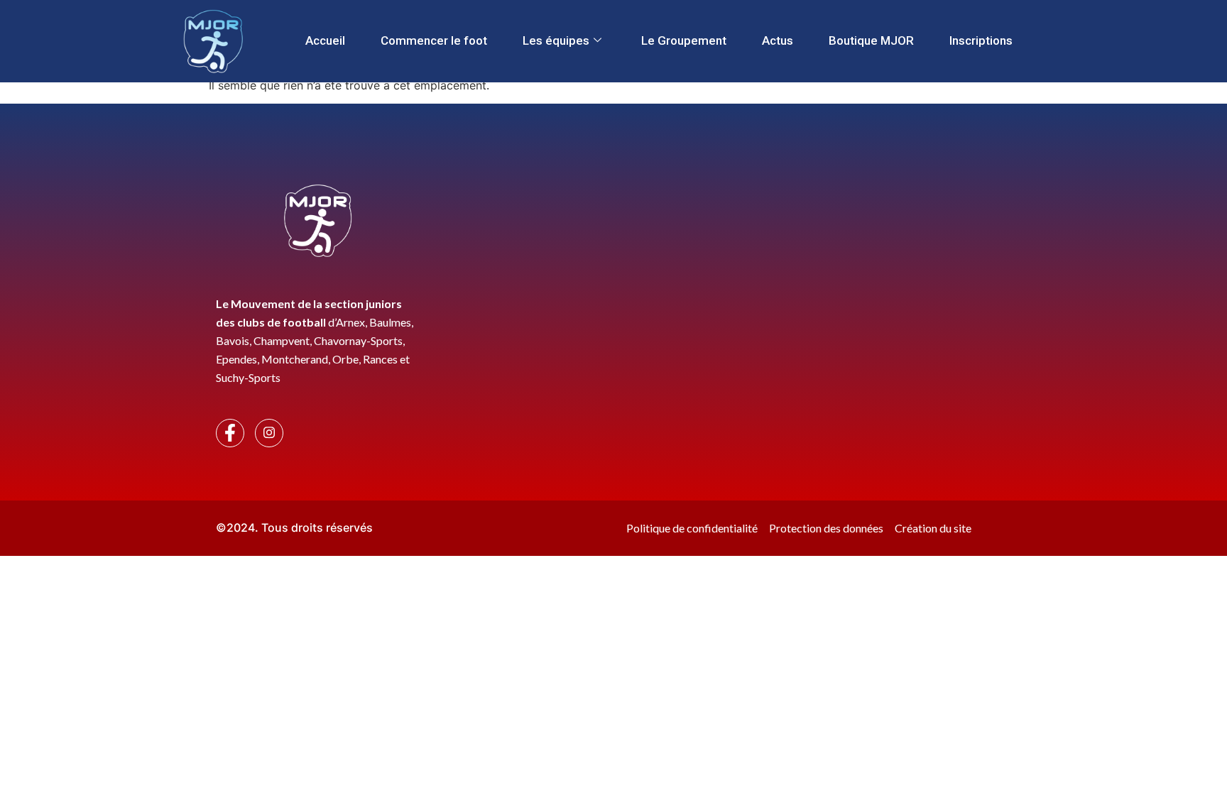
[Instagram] (269, 433)
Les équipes (556, 40)
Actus (777, 40)
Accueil (325, 40)
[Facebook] (230, 433)
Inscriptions (981, 40)
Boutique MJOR (871, 40)
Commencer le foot (434, 40)
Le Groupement (683, 40)
